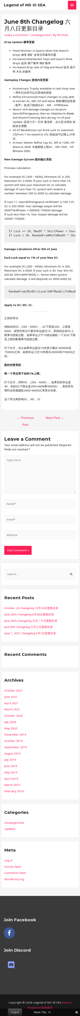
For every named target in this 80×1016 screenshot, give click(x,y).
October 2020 (13, 715)
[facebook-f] (10, 932)
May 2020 (10, 728)
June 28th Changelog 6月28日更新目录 (29, 614)
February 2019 (14, 791)
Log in (8, 860)
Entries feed (12, 866)
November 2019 (15, 734)
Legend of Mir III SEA (24, 5)
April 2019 (11, 778)
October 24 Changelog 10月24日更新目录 (31, 608)
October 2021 (13, 690)
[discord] (12, 965)
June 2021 (10, 697)
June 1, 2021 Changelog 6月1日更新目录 (30, 633)
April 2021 (11, 703)
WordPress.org (14, 879)
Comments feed (14, 873)
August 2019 (12, 753)
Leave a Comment (16, 35)
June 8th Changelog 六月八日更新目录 (28, 627)
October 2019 (13, 741)
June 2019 (10, 766)
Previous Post (25, 419)
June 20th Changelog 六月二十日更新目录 (30, 621)
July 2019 (10, 759)
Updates (9, 829)
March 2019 (12, 785)
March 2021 (12, 709)
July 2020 (10, 722)
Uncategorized (40, 35)
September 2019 (15, 747)
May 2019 (10, 772)
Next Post (55, 418)
